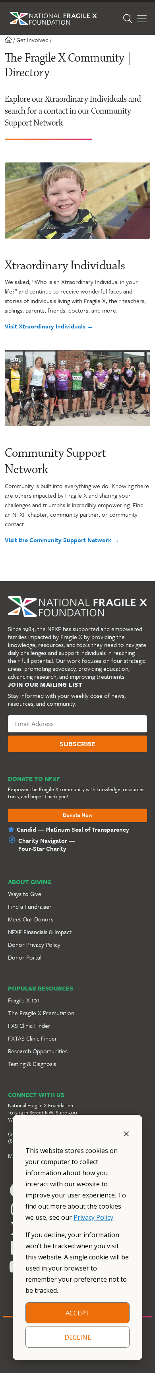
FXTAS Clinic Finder (32, 1038)
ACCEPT (77, 1313)
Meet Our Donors (30, 919)
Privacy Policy (93, 1217)
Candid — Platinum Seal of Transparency (73, 829)
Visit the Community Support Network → (62, 539)
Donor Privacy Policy (34, 944)
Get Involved (32, 39)
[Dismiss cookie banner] (126, 1133)
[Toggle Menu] (142, 19)
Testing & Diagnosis (32, 1063)
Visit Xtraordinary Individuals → (49, 326)
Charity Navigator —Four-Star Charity (46, 844)
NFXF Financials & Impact (40, 931)
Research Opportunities (38, 1051)
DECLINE (77, 1337)
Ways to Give (24, 893)
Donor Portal (24, 957)
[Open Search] (127, 19)
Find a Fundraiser (30, 906)
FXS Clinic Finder (29, 1025)
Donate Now (78, 815)
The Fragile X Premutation (41, 1012)
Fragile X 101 (23, 1000)
